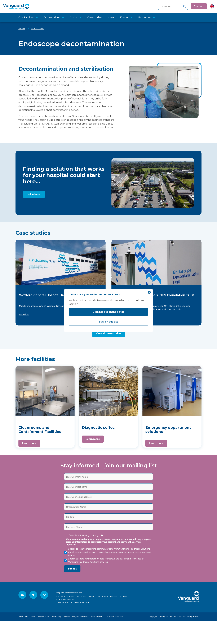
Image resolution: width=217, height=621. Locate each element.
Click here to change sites (108, 311)
